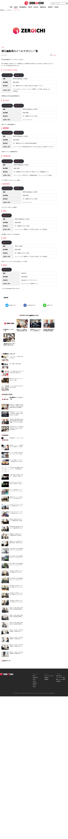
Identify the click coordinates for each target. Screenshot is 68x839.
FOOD (56, 7)
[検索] (66, 3)
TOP (11, 7)
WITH (16, 7)
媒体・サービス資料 (60, 679)
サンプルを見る (7, 75)
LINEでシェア (50, 305)
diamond (6, 184)
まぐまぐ (6, 100)
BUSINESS (22, 7)
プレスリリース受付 (60, 677)
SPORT (50, 7)
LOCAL (36, 7)
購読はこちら (18, 75)
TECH (30, 7)
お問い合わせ (59, 675)
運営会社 (46, 677)
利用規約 (46, 679)
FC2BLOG (7, 156)
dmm (5, 265)
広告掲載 (58, 681)
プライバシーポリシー (49, 675)
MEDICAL (43, 7)
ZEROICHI (2, 10)
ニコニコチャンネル (10, 70)
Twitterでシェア (12, 305)
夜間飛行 (6, 128)
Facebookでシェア (31, 305)
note (4, 211)
